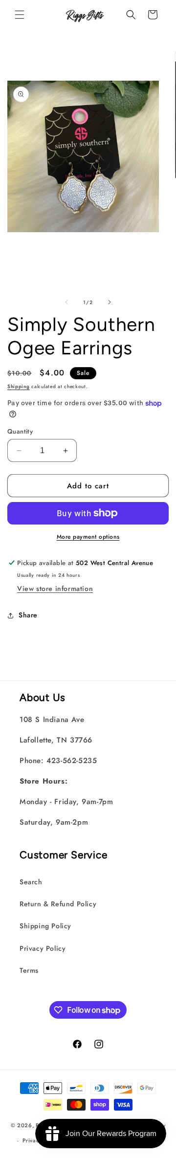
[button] (19, 14)
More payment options (88, 536)
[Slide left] (66, 302)
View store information (55, 588)
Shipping (18, 386)
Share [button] (28, 615)
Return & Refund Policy (58, 904)
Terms (29, 970)
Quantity (20, 431)
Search (31, 882)
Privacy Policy (43, 948)
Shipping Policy (45, 926)
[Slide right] (109, 302)
